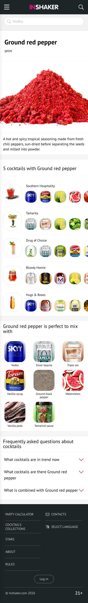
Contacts (58, 514)
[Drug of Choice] (12, 247)
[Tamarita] (12, 220)
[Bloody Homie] (12, 275)
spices (8, 50)
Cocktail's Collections (15, 527)
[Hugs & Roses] (12, 302)
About (10, 552)
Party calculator (19, 514)
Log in (44, 579)
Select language (64, 527)
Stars (9, 539)
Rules (10, 564)
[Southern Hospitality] (12, 193)
